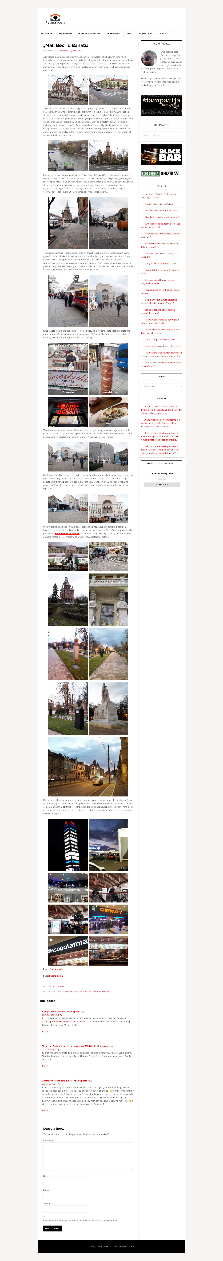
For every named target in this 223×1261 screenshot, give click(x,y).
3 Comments (76, 51)
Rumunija (97, 991)
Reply (45, 1031)
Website (47, 1203)
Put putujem (58, 986)
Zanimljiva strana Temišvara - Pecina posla (64, 1081)
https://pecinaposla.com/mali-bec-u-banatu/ (65, 1021)
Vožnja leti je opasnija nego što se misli (163, 346)
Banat (65, 991)
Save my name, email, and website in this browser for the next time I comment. (80, 1220)
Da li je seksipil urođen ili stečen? (160, 339)
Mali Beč (88, 991)
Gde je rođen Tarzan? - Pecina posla (61, 1011)
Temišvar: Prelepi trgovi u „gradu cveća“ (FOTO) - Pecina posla (75, 1046)
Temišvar (105, 991)
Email (46, 1190)
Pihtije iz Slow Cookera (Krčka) (155, 426)
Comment (48, 1141)
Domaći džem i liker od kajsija (159, 204)
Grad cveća (79, 991)
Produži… (161, 85)
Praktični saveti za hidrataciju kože (161, 210)
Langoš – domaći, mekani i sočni (160, 263)
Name (46, 1176)
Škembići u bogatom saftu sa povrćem (163, 217)
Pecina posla (111, 19)
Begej (71, 991)
